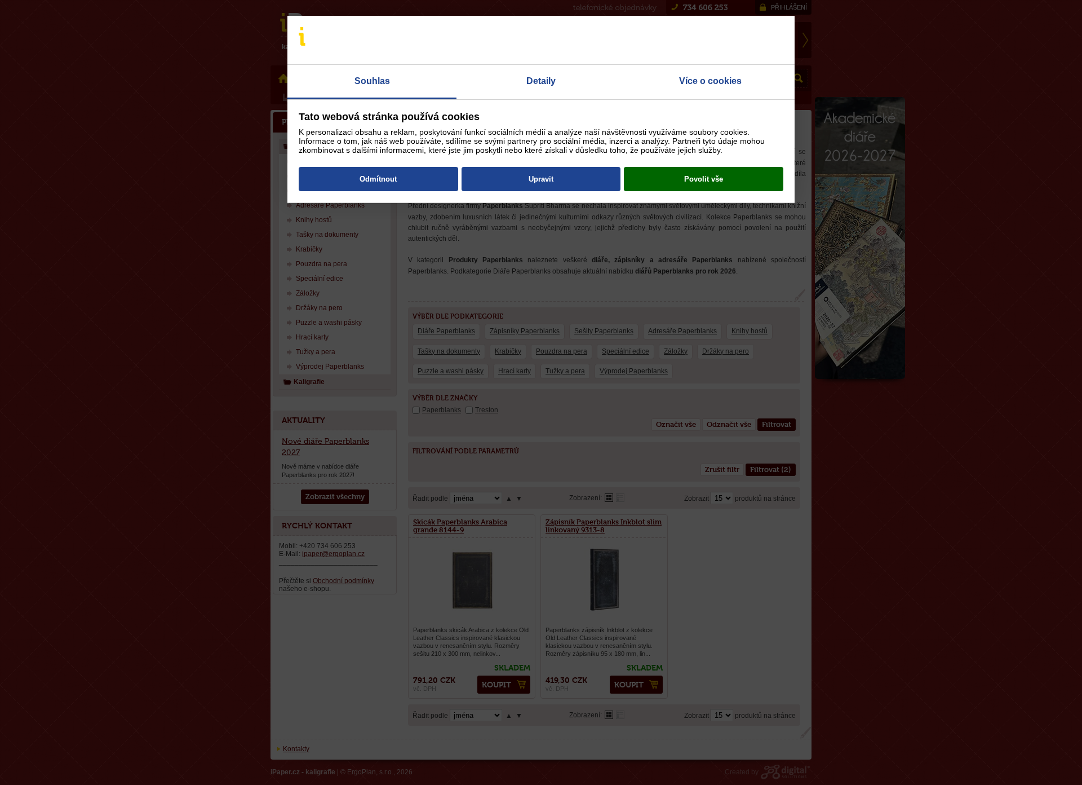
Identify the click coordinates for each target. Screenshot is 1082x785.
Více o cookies (710, 81)
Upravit (541, 179)
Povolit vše (703, 179)
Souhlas (372, 81)
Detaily (541, 81)
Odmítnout (378, 179)
